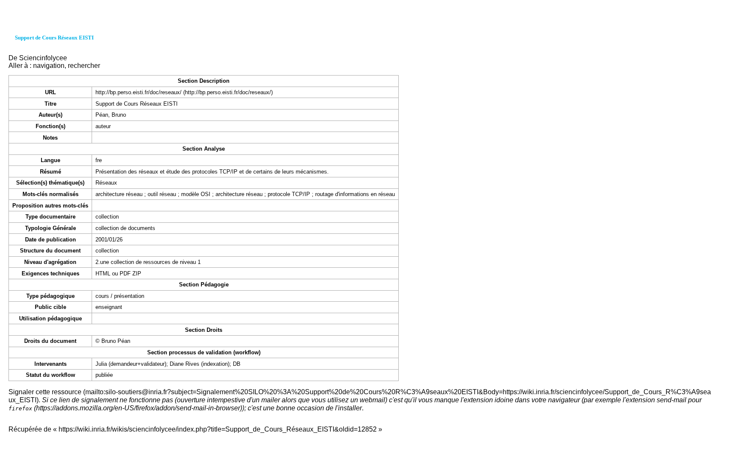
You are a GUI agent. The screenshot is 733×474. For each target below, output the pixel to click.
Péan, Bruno (110, 115)
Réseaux (106, 183)
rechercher (84, 65)
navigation (48, 65)
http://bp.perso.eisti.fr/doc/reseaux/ (138, 92)
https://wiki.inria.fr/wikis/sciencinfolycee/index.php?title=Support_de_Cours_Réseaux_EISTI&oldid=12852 (218, 429)
